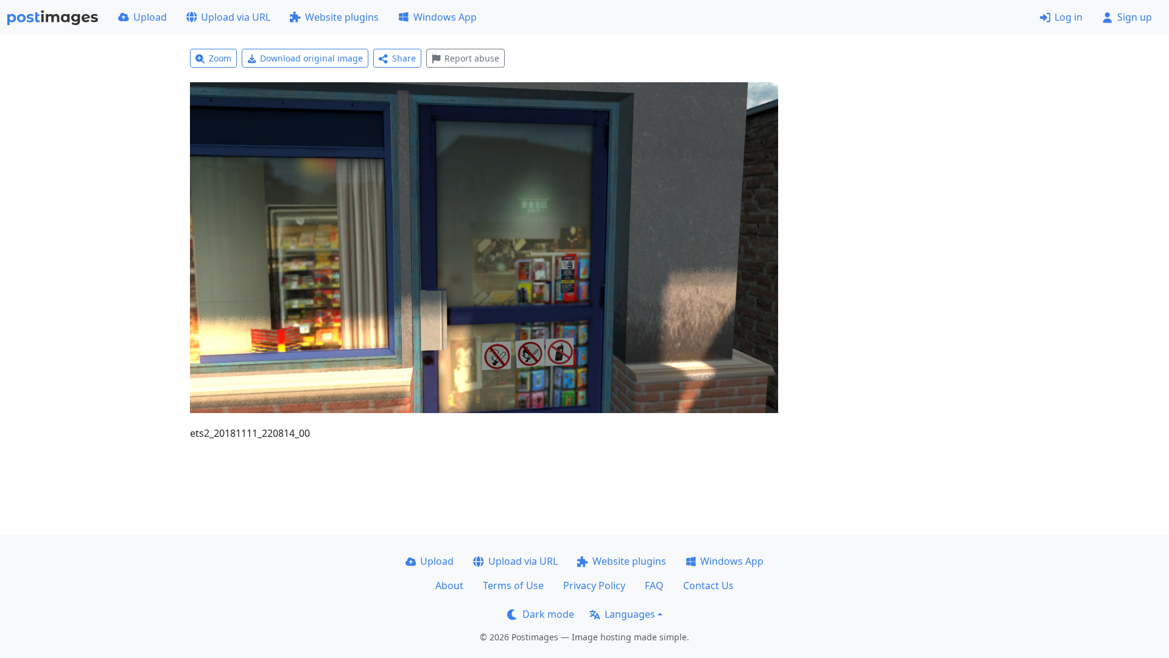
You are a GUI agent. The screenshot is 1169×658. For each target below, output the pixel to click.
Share (404, 58)
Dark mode (548, 614)
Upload (150, 17)
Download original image (311, 58)
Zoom (220, 58)
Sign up (1134, 17)
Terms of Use (513, 585)
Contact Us (708, 585)
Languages (630, 614)
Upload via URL (235, 17)
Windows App (445, 17)
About (449, 585)
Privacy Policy (594, 585)
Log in (1069, 17)
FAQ (654, 585)
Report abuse (471, 58)
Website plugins (342, 17)
